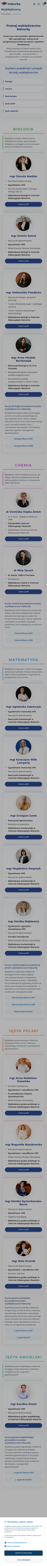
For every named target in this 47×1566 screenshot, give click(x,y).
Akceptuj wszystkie (23, 1553)
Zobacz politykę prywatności (17, 1543)
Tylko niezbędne (23, 1560)
